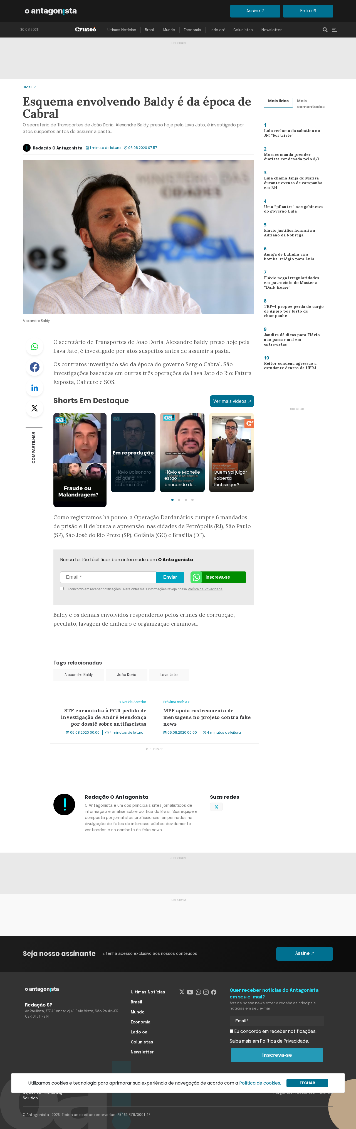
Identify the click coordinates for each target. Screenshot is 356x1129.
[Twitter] (182, 992)
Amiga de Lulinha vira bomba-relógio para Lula (292, 258)
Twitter (34, 408)
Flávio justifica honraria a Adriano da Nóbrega (287, 234)
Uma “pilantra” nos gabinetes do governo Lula (291, 210)
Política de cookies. (260, 1083)
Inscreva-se (218, 577)
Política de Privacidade (205, 589)
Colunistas (243, 30)
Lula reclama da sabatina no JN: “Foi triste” (293, 134)
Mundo (169, 30)
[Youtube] (190, 992)
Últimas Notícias (121, 30)
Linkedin (34, 387)
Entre (306, 11)
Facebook (34, 367)
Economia (192, 30)
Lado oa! (217, 30)
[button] (172, 499)
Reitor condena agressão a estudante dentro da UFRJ (289, 367)
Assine (253, 11)
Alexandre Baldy (79, 675)
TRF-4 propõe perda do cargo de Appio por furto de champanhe (291, 312)
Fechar (307, 1083)
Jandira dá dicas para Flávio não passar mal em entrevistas (294, 339)
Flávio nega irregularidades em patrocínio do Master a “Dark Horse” (293, 284)
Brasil (150, 30)
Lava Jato (169, 675)
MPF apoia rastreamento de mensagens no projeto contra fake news (200, 697)
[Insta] (206, 992)
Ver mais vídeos (229, 401)
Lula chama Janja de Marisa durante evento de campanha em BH (292, 184)
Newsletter (271, 30)
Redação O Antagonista (57, 148)
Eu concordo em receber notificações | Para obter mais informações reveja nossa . (110, 589)
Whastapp (34, 346)
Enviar (170, 577)
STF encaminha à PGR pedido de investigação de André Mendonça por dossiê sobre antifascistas (101, 697)
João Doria (126, 675)
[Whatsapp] (198, 992)
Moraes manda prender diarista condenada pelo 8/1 (290, 158)
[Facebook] (213, 992)
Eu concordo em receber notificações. (275, 1031)
